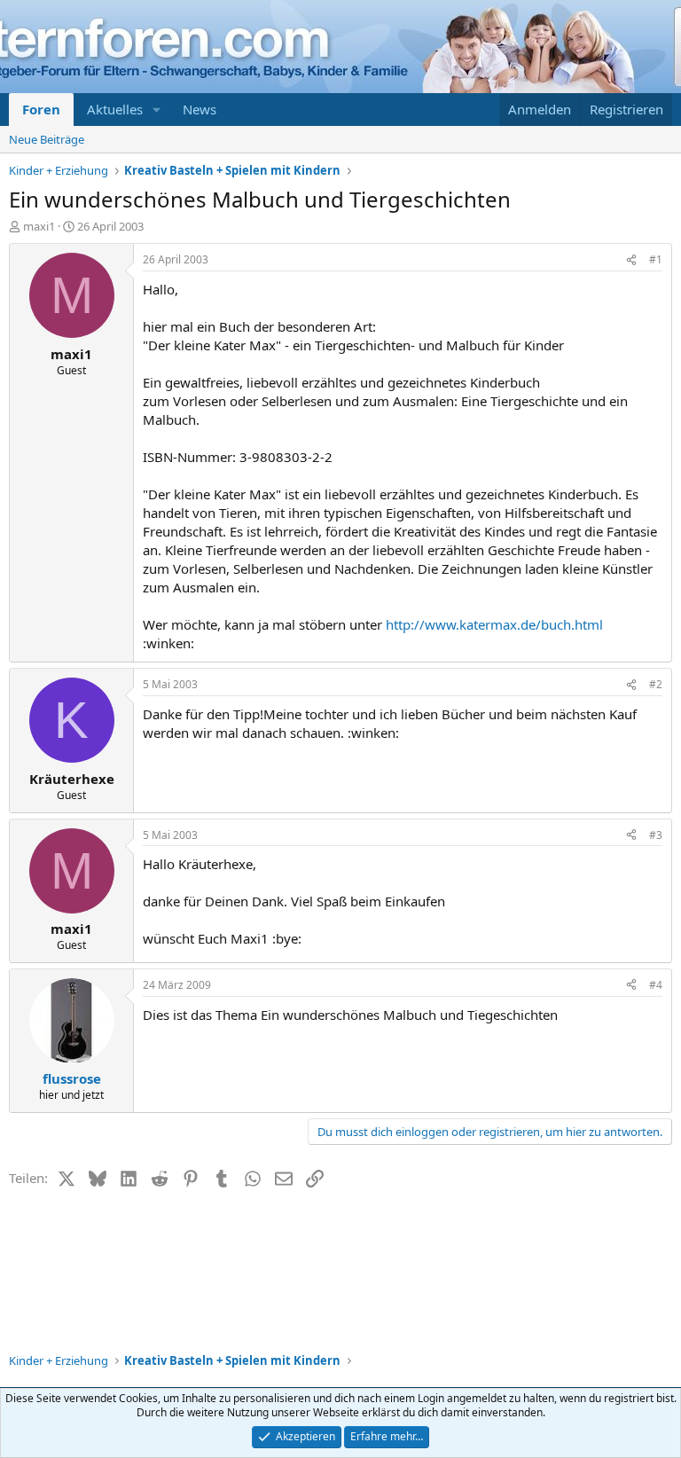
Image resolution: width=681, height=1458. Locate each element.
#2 (655, 684)
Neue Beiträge (46, 139)
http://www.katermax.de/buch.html (494, 624)
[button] (157, 109)
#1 (655, 259)
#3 (655, 835)
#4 (655, 984)
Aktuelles (115, 109)
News (199, 109)
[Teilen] (631, 260)
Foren (41, 109)
